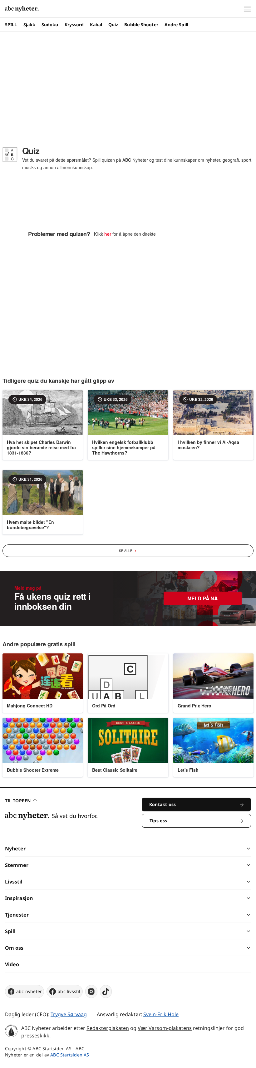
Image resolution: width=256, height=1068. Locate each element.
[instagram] (91, 991)
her (107, 234)
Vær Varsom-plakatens (165, 1028)
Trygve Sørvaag (69, 1014)
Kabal (96, 24)
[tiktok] (106, 991)
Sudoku (50, 24)
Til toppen (18, 801)
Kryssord (74, 24)
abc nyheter (29, 991)
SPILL (11, 24)
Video (12, 964)
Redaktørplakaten (107, 1028)
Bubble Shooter (141, 24)
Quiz (113, 24)
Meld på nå (202, 598)
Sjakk (29, 24)
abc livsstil (69, 991)
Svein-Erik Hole (161, 1014)
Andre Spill (176, 24)
